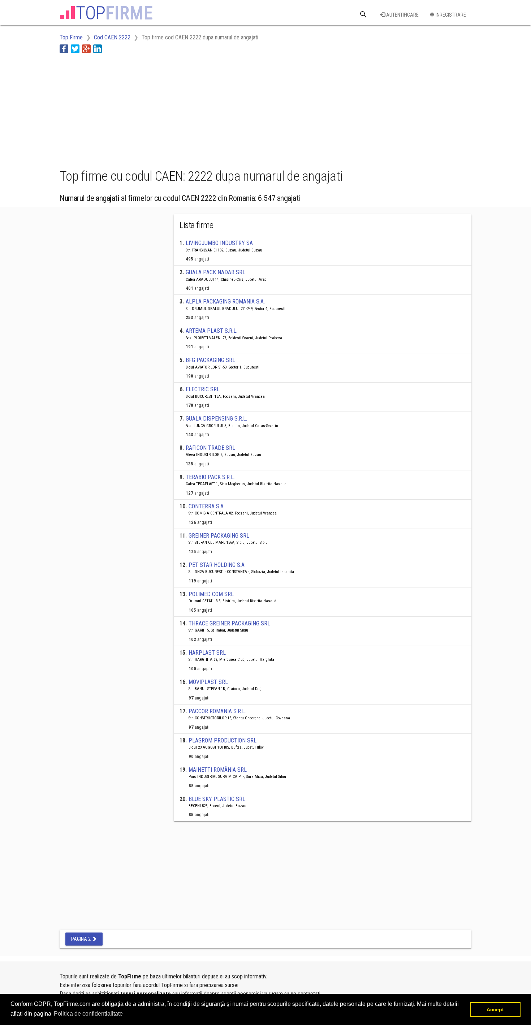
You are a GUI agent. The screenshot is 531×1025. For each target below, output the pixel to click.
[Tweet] (75, 48)
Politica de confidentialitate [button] (88, 1014)
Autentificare (402, 15)
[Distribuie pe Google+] (86, 48)
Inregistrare (450, 15)
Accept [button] (495, 1009)
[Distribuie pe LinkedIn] (97, 48)
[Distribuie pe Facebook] (64, 48)
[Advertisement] (191, 109)
